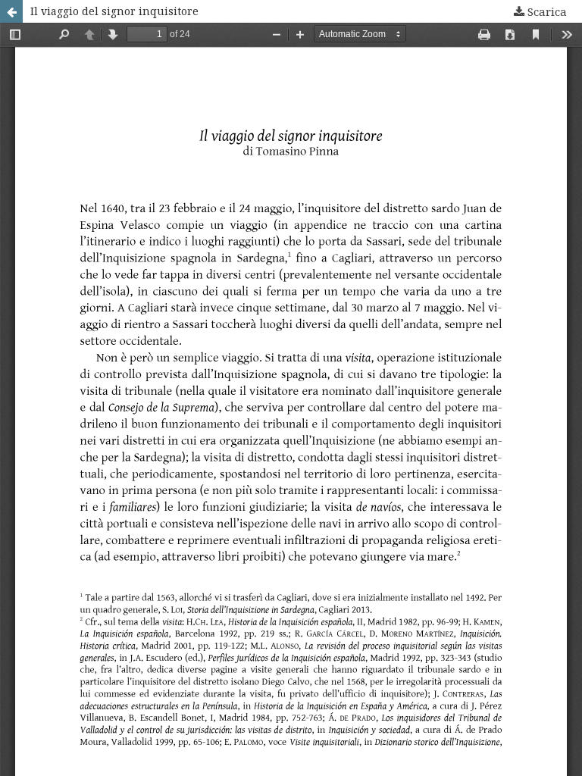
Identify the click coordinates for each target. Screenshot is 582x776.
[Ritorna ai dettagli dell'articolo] (11, 11)
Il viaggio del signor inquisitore (114, 11)
